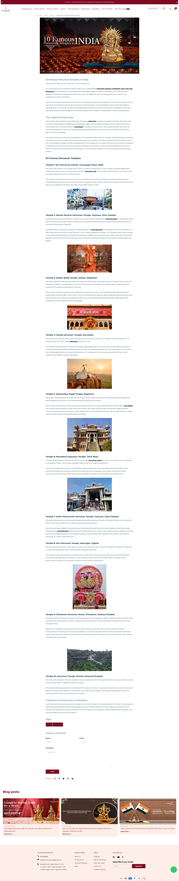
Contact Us (97, 866)
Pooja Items (39, 9)
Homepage (38, 15)
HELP (96, 853)
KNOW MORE (80, 853)
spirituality (57, 724)
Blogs (46, 15)
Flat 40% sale (120, 9)
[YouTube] (118, 857)
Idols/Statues (26, 9)
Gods (49, 724)
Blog (76, 866)
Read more (8, 834)
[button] (2, 2)
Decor (63, 9)
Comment (50, 748)
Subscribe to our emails (123, 862)
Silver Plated (107, 9)
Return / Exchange (100, 860)
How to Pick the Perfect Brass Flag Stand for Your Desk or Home (148, 829)
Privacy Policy (79, 860)
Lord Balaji (128, 406)
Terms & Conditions (81, 863)
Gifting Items (73, 9)
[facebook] (122, 857)
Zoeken (163, 8)
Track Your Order (99, 863)
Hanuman (74, 341)
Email (82, 738)
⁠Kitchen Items (52, 9)
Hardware (85, 9)
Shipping (97, 856)
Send (52, 771)
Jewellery (95, 9)
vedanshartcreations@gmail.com (51, 860)
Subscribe (138, 866)
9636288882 (44, 856)
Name (48, 738)
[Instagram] (114, 857)
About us (78, 856)
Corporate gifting (99, 869)
